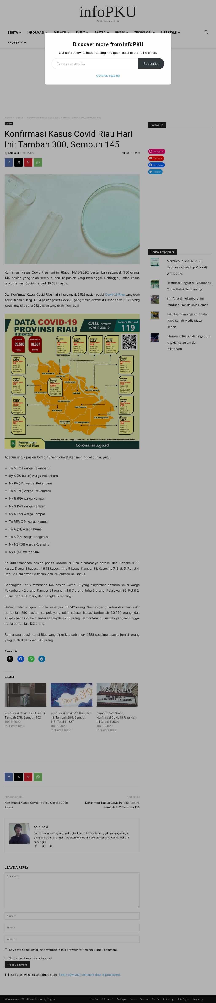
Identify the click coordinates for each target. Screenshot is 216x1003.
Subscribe (151, 63)
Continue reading (108, 75)
